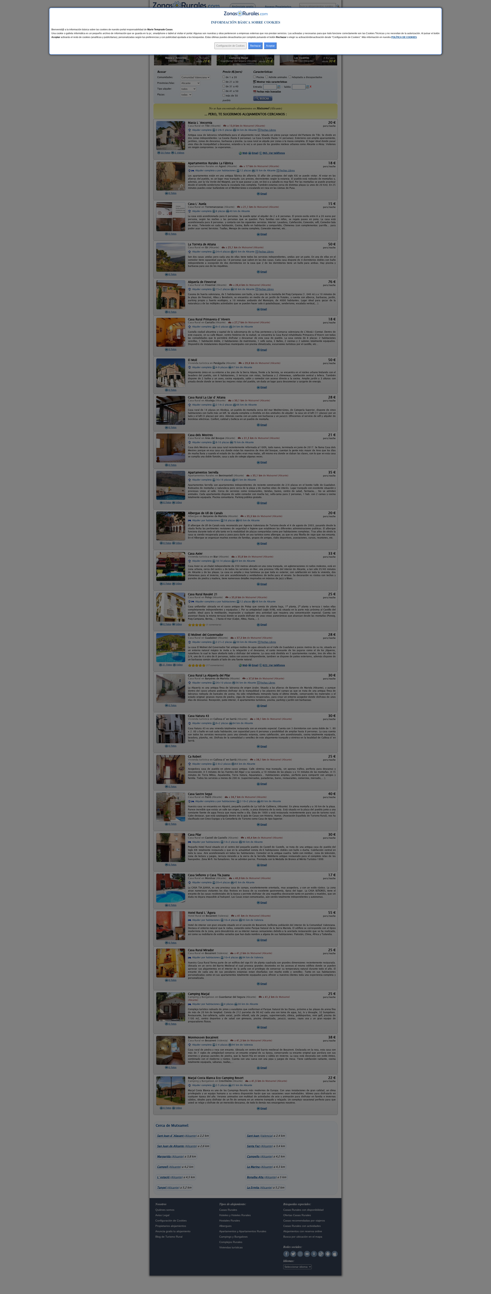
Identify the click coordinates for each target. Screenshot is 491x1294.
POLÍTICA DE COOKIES (404, 37)
